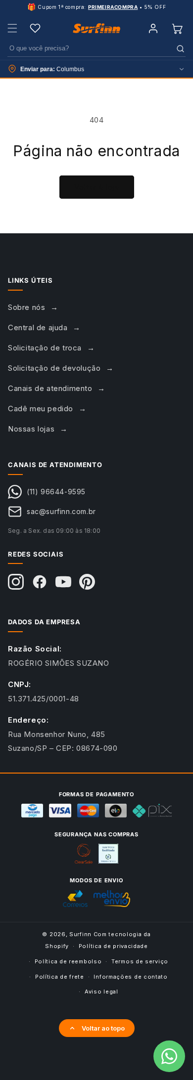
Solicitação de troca (45, 347)
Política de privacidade (113, 946)
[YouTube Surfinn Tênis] (63, 582)
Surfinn (80, 934)
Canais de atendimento (50, 388)
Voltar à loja (96, 187)
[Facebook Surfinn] (40, 582)
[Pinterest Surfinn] (87, 582)
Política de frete (59, 976)
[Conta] (153, 28)
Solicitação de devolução (54, 368)
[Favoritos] (35, 28)
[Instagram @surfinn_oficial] (16, 582)
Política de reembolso (68, 961)
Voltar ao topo (103, 1028)
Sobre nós (26, 307)
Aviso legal (101, 991)
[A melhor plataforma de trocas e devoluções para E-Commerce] (108, 854)
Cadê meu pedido (40, 408)
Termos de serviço (139, 961)
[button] (12, 28)
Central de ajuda (38, 327)
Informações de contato (130, 976)
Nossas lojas (31, 428)
